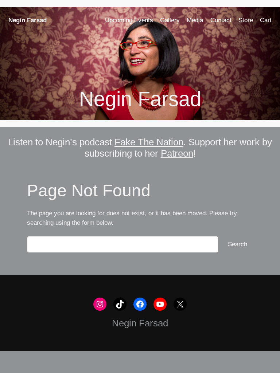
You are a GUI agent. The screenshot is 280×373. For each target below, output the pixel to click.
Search (237, 244)
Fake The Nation (148, 142)
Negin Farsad (27, 20)
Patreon (177, 153)
